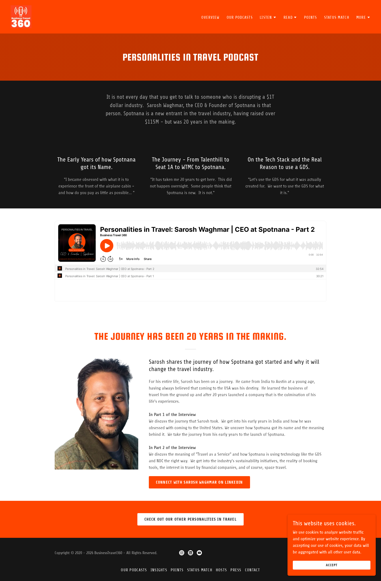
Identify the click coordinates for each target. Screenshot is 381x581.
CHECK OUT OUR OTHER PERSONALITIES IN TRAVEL (190, 519)
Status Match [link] (336, 17)
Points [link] (310, 17)
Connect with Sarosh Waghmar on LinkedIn (199, 482)
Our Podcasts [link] (240, 17)
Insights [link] (159, 570)
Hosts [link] (221, 570)
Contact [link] (252, 570)
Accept (332, 565)
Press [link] (235, 570)
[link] (21, 16)
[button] (268, 17)
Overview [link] (210, 17)
